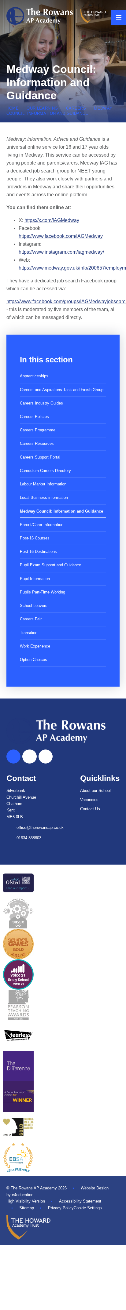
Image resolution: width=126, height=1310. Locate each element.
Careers (76, 108)
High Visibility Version (25, 1201)
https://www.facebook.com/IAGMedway (61, 236)
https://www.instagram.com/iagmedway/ (61, 252)
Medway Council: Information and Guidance (59, 111)
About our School (95, 790)
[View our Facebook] (29, 756)
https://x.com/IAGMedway (51, 220)
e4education (22, 1194)
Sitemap (26, 1208)
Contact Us (90, 809)
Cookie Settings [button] (88, 1208)
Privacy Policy (61, 1208)
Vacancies (89, 799)
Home (12, 108)
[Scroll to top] (13, 756)
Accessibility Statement (80, 1201)
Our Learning (42, 108)
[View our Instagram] (46, 756)
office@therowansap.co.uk (40, 827)
